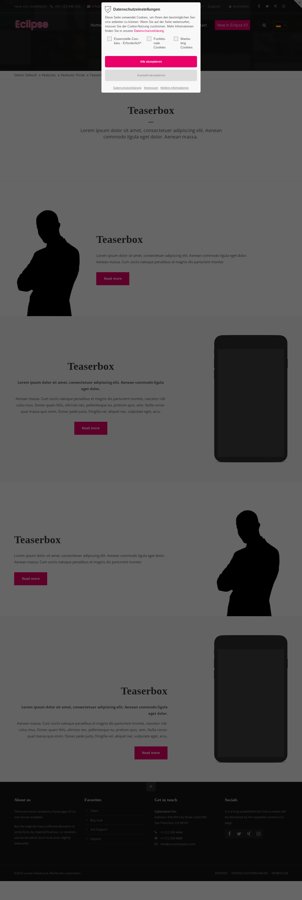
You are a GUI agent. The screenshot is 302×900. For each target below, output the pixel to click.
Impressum (151, 88)
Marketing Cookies (186, 43)
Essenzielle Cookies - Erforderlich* (127, 41)
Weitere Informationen (174, 88)
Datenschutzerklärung (149, 31)
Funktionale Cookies (160, 43)
